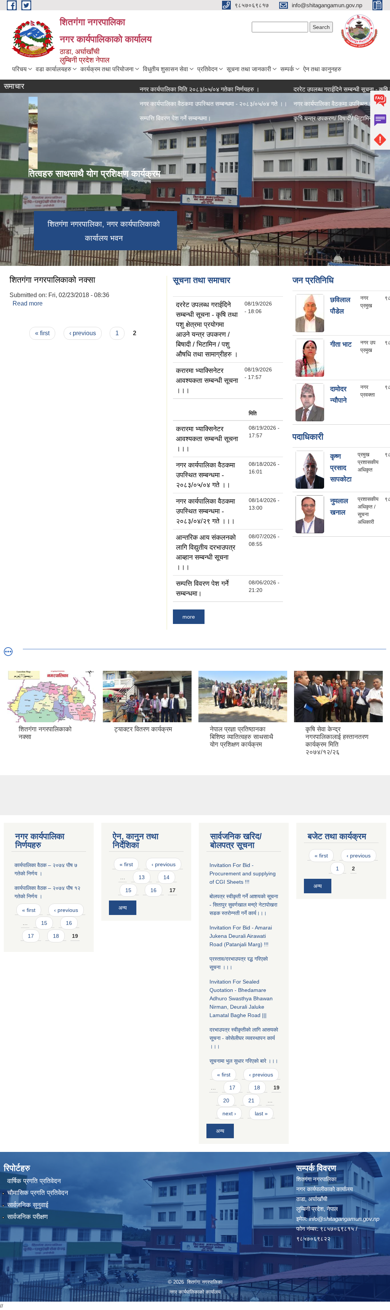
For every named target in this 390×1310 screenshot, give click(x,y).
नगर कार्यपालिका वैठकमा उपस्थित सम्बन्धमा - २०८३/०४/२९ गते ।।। (205, 511)
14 (166, 877)
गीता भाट (341, 344)
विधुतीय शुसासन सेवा (165, 69)
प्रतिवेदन (207, 69)
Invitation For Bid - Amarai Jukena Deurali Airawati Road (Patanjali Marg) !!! (240, 936)
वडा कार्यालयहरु (53, 69)
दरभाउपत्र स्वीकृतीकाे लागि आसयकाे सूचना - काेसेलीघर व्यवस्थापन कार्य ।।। (243, 1038)
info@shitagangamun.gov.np (344, 1219)
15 (44, 923)
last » (261, 1113)
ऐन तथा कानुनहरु (322, 69)
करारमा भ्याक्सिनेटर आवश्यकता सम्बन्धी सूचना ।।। (207, 380)
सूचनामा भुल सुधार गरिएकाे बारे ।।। (243, 1061)
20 (226, 1100)
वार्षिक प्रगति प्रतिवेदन (34, 1181)
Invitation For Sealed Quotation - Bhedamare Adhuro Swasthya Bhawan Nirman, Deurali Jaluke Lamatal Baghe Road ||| (241, 998)
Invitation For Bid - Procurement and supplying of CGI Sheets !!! (242, 873)
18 (56, 936)
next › (229, 1113)
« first (42, 333)
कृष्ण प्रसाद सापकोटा (341, 468)
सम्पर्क (287, 69)
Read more (28, 303)
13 (142, 877)
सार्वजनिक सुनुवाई (27, 1205)
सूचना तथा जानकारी (249, 69)
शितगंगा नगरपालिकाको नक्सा (52, 280)
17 (31, 936)
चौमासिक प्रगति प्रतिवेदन (37, 1192)
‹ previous (82, 333)
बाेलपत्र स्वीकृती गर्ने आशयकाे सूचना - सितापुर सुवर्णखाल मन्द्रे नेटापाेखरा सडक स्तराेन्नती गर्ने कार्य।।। (243, 904)
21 (251, 1100)
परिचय (19, 69)
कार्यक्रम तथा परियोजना (107, 69)
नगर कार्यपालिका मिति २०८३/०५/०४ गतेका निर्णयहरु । (172, 89)
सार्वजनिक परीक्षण (27, 1216)
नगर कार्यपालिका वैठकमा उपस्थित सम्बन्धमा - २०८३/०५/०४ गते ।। (205, 475)
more (188, 617)
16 (69, 923)
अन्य (122, 908)
